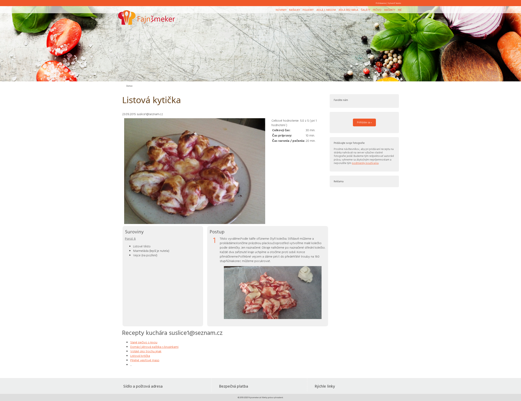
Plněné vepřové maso (144, 360)
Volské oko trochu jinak (145, 351)
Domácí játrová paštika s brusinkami (154, 346)
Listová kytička (140, 355)
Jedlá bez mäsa (348, 10)
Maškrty (389, 10)
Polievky (308, 10)
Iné (400, 10)
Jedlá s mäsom (326, 10)
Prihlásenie (381, 3)
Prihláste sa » (364, 122)
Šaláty (365, 10)
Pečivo (377, 10)
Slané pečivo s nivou (143, 342)
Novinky (281, 10)
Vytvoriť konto (394, 3)
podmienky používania (365, 163)
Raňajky (294, 10)
